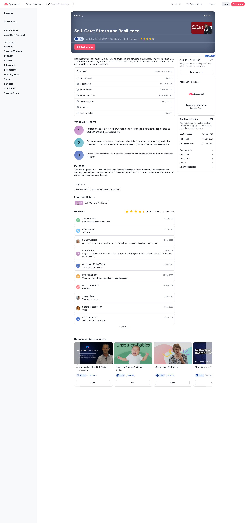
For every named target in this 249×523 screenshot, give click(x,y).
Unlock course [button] (85, 47)
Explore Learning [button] (33, 4)
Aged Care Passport (14, 35)
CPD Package (11, 30)
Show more (124, 327)
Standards (9, 88)
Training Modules (13, 51)
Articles (8, 60)
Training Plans (11, 93)
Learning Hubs (11, 74)
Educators (9, 65)
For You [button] (174, 4)
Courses (8, 46)
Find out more (196, 72)
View (93, 383)
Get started (238, 4)
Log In (226, 4)
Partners (8, 83)
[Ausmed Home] (12, 4)
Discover (11, 21)
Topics (7, 79)
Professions (10, 69)
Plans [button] (210, 4)
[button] (207, 15)
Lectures (8, 55)
